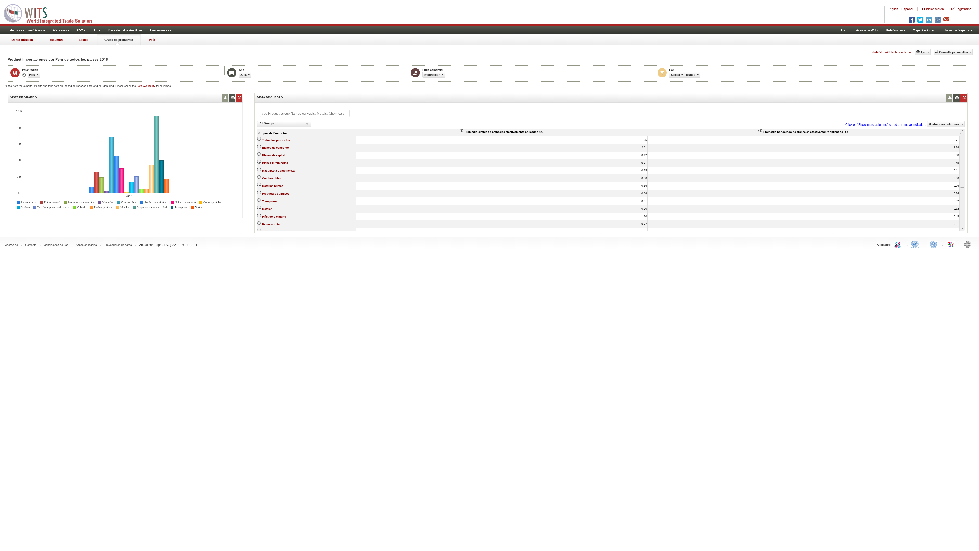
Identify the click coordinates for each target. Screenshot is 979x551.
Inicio (844, 30)
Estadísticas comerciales (25, 30)
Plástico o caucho (274, 216)
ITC (898, 244)
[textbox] (305, 113)
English (893, 9)
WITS (51, 13)
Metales (267, 208)
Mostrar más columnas (944, 124)
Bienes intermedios (275, 163)
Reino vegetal (271, 224)
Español (907, 9)
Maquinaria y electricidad (278, 170)
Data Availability (146, 86)
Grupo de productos (118, 39)
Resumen (56, 39)
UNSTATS (934, 244)
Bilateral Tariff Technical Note (891, 52)
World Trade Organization (951, 244)
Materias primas (272, 185)
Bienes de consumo (275, 147)
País (152, 39)
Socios (83, 39)
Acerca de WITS (867, 30)
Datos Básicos (22, 39)
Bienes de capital (273, 155)
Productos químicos (275, 193)
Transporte (269, 201)
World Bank (969, 244)
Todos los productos (276, 140)
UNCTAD (916, 244)
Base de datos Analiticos (125, 30)
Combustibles (271, 178)
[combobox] (284, 124)
